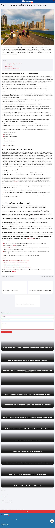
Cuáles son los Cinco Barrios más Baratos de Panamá (17, 267)
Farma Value (4, 498)
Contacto (3, 523)
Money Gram (4, 496)
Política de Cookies (4, 524)
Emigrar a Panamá (9, 66)
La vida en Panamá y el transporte (12, 64)
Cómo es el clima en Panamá (47, 276)
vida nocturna (30, 238)
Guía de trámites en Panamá (7, 502)
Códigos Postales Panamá (7, 500)
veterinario (16, 181)
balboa (14, 245)
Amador (33, 215)
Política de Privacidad (5, 526)
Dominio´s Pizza (5, 494)
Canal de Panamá (8, 247)
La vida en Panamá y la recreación (12, 68)
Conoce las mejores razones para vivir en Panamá (16, 260)
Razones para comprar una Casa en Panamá (15, 262)
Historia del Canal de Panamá (8, 276)
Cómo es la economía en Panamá (12, 265)
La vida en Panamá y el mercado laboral (13, 63)
